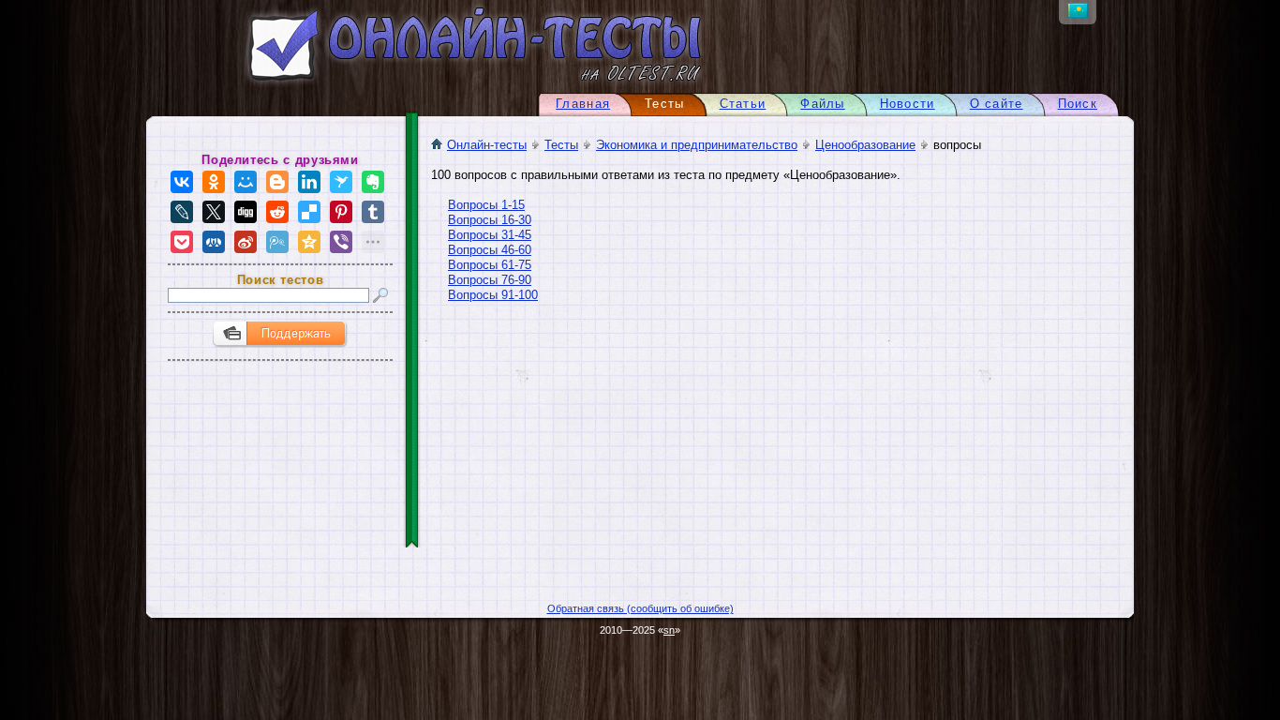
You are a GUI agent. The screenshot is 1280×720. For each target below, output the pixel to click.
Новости (907, 104)
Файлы (822, 104)
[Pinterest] (341, 212)
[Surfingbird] (341, 182)
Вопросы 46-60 (489, 250)
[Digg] (245, 212)
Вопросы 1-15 (486, 205)
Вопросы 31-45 (489, 235)
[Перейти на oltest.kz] (1077, 14)
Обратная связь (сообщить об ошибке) (640, 608)
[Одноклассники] (213, 182)
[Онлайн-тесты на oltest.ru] (441, 85)
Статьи (743, 104)
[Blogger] (277, 182)
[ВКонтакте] (182, 182)
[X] (213, 212)
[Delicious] (309, 212)
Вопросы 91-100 (493, 295)
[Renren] (213, 242)
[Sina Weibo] (245, 242)
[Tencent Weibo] (277, 242)
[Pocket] (182, 242)
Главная (583, 104)
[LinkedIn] (309, 182)
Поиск (1077, 104)
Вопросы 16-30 (489, 220)
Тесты (561, 145)
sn (669, 630)
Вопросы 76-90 (489, 280)
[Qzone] (309, 242)
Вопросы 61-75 (489, 265)
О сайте (996, 104)
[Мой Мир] (245, 182)
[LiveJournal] (182, 212)
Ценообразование (865, 145)
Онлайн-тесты (487, 145)
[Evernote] (373, 182)
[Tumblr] (373, 212)
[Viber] (341, 242)
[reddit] (277, 212)
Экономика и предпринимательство (696, 145)
